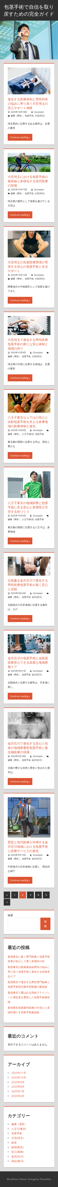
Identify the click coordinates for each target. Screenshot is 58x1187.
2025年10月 (18, 1077)
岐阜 (14, 1142)
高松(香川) (17, 1161)
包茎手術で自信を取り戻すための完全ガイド (29, 10)
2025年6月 (17, 1096)
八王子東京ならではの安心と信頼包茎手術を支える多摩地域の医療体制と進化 (28, 421)
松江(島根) (17, 1152)
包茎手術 (29, 115)
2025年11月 (18, 1073)
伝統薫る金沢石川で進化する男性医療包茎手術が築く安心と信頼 (28, 584)
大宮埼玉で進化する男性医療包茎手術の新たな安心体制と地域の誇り (28, 344)
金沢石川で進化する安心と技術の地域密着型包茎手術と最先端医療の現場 (28, 747)
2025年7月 (17, 1091)
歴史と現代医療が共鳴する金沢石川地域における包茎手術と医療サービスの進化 (28, 846)
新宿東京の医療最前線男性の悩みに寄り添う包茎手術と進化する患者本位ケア (29, 971)
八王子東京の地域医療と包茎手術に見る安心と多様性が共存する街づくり (28, 507)
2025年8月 (17, 1086)
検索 (10, 915)
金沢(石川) (37, 597)
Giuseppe (39, 111)
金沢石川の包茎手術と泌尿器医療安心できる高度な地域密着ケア (28, 662)
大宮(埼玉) (40, 115)
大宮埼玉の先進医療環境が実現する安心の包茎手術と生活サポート (28, 266)
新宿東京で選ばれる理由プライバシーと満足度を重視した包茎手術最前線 (29, 997)
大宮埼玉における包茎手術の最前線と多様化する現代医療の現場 (28, 181)
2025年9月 (17, 1082)
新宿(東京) (17, 1147)
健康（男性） (17, 115)
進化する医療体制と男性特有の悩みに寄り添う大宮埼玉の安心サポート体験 (28, 103)
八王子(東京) (28, 434)
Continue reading (19, 137)
